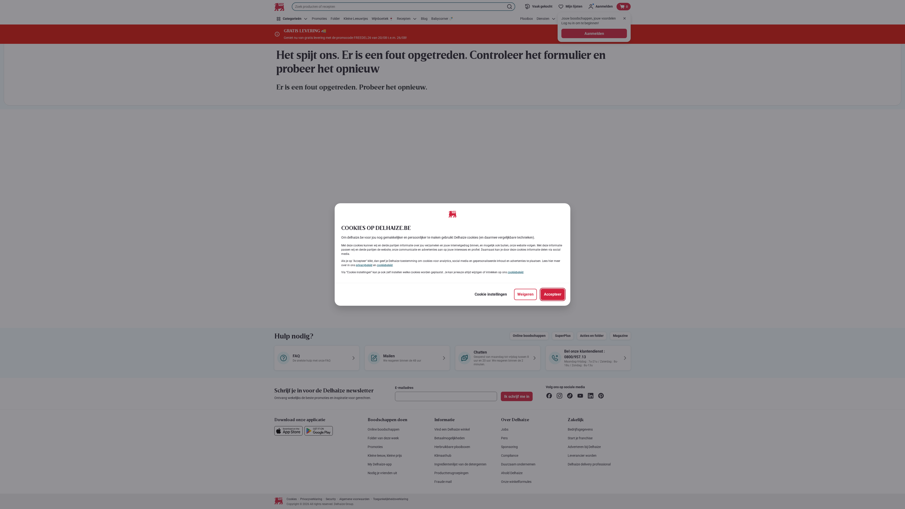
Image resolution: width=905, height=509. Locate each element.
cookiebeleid (385, 265)
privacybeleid (364, 265)
